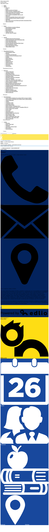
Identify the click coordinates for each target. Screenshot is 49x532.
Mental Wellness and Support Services (13, 83)
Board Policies (8, 30)
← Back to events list (5, 148)
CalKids (7, 101)
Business (7, 53)
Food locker (8, 110)
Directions (8, 123)
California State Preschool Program (13, 38)
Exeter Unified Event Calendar (12, 108)
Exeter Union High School (11, 42)
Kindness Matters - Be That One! (12, 113)
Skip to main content (5, 1)
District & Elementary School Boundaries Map (15, 39)
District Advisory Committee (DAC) (13, 11)
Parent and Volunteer (10, 78)
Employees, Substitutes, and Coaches (13, 79)
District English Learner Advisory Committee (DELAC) (17, 107)
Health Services (9, 58)
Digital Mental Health (10, 74)
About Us (8, 7)
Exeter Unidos (8, 109)
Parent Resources (9, 128)
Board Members (9, 29)
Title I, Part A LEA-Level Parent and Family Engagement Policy (19, 20)
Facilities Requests (9, 86)
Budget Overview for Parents (11, 10)
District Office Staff (10, 124)
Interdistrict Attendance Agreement (13, 77)
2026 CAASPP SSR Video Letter (12, 116)
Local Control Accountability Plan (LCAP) (14, 14)
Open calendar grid (15, 148)
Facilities (7, 56)
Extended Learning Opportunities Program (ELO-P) (16, 85)
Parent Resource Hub (10, 114)
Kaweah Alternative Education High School (14, 43)
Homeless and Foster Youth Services (13, 84)
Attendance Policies (10, 72)
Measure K (8, 15)
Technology (8, 64)
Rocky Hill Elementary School (12, 45)
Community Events (9, 103)
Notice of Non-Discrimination (12, 91)
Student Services (9, 62)
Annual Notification (10, 71)
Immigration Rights (9, 76)
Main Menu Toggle (4, 3)
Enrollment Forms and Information (13, 75)
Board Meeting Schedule (11, 28)
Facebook (1, 135)
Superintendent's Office (10, 52)
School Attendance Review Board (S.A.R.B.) (15, 18)
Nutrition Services (9, 61)
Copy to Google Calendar (6, 144)
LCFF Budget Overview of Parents (13, 13)
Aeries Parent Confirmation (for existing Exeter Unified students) (19, 99)
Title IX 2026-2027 (9, 21)
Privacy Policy (3, 318)
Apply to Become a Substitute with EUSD (14, 80)
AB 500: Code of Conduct (11, 33)
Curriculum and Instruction (11, 54)
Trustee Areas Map (9, 31)
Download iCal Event (16, 144)
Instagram (1, 139)
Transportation (8, 66)
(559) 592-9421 (7, 204)
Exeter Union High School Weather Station (14, 12)
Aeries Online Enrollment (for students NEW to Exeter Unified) (18, 98)
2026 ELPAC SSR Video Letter (12, 117)
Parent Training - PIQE (10, 115)
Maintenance (8, 60)
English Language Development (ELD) (14, 55)
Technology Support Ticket (11, 126)
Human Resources (9, 59)
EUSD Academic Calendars (11, 82)
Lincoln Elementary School (11, 44)
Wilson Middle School (10, 46)
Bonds (7, 9)
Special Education (9, 63)
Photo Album (8, 127)
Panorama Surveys (9, 88)
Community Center (9, 102)
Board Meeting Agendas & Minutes (13, 27)
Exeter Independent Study (11, 40)
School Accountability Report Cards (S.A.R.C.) (15, 17)
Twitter (1, 137)
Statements (8, 19)
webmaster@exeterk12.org (6, 239)
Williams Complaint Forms (11, 90)
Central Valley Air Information (12, 87)
